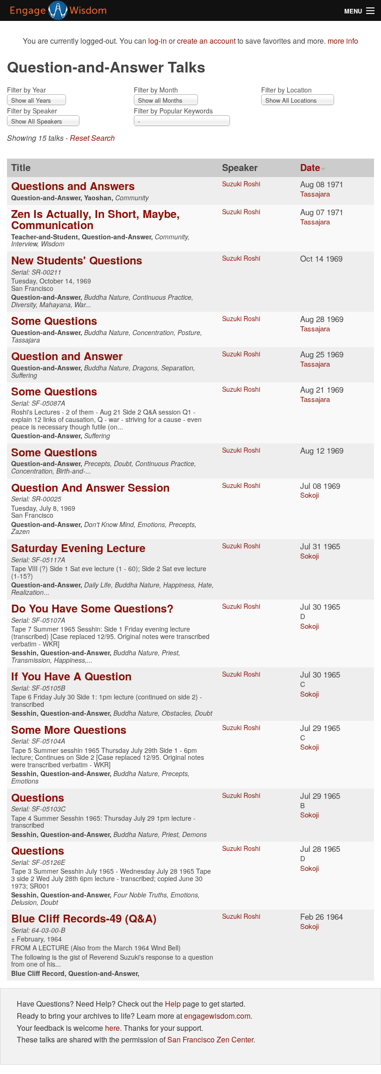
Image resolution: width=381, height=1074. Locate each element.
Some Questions (54, 320)
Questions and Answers (73, 185)
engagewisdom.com (217, 1015)
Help (173, 1003)
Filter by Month (156, 89)
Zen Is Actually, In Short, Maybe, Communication (95, 218)
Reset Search (92, 137)
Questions (37, 797)
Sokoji (309, 495)
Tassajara (315, 193)
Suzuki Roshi (241, 183)
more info (343, 40)
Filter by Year (26, 89)
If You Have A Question (71, 676)
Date (310, 167)
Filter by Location (286, 89)
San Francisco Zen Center (210, 1039)
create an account (206, 40)
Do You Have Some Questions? (92, 608)
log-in (157, 40)
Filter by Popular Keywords (173, 110)
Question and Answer (67, 355)
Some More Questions (68, 729)
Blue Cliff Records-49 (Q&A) (84, 918)
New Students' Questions (76, 260)
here (112, 1027)
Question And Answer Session (90, 487)
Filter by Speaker (32, 110)
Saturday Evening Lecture (78, 547)
